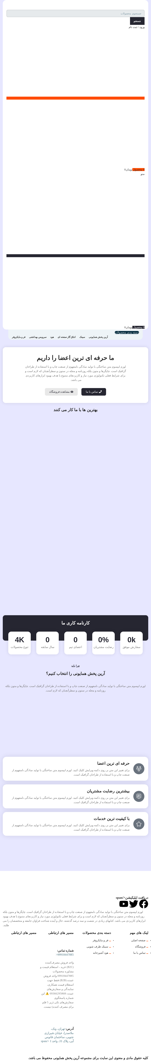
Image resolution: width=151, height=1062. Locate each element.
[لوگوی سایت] (134, 4)
